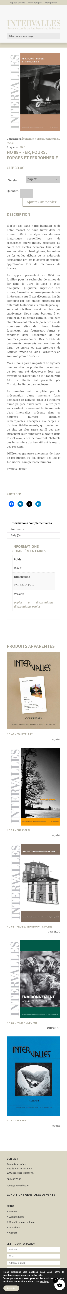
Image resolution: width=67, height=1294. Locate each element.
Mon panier (51, 3)
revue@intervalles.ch (18, 1185)
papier (36, 606)
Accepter (11, 1288)
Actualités (14, 1227)
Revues (13, 1211)
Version (13, 180)
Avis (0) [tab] (16, 535)
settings (44, 1281)
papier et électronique (33, 602)
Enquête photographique (22, 1222)
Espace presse (17, 3)
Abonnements (16, 1217)
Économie (27, 138)
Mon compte (35, 3)
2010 (22, 147)
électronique (22, 606)
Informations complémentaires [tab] (31, 523)
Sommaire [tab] (17, 529)
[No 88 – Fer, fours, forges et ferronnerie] (33, 92)
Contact (13, 1233)
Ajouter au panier (41, 202)
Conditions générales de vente (31, 1195)
